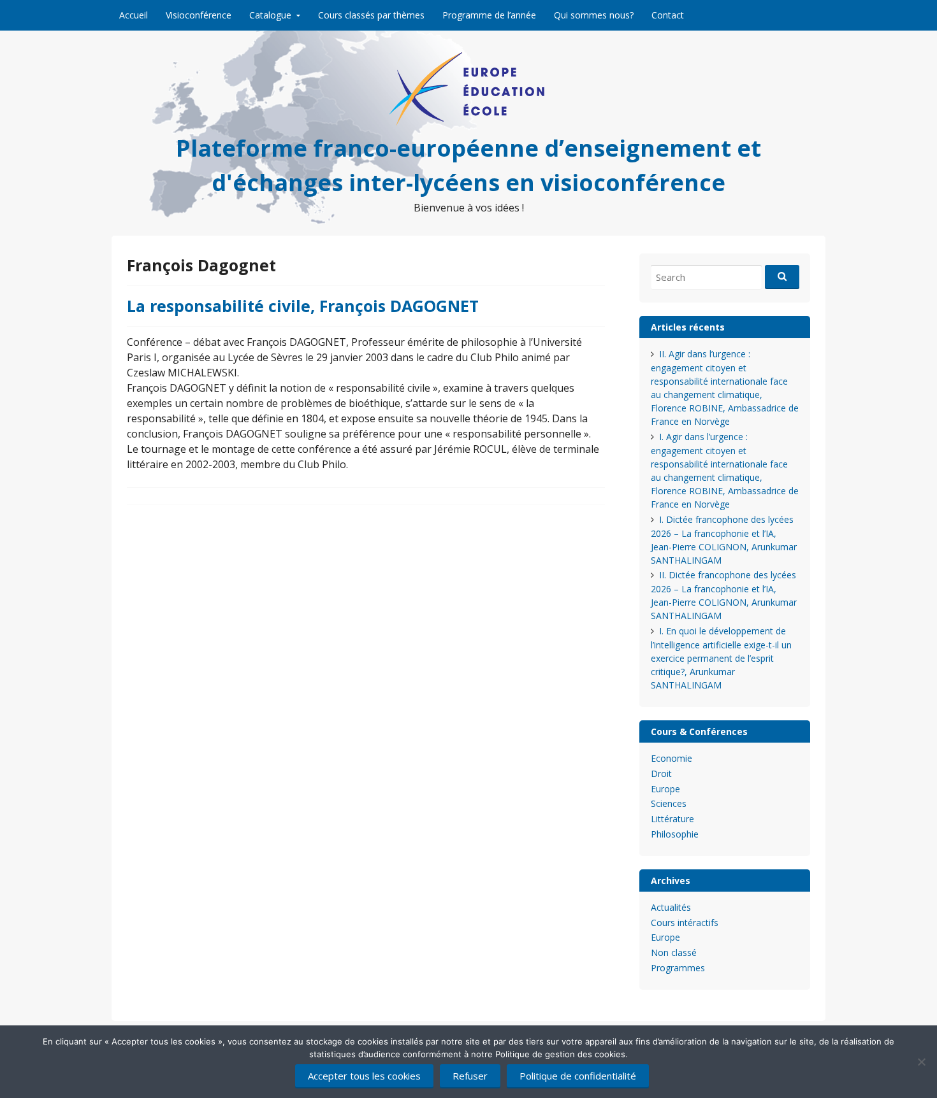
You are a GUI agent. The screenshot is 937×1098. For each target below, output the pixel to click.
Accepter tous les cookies (364, 1075)
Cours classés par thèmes (371, 15)
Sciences (668, 803)
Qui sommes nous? (594, 15)
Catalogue (270, 15)
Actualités (671, 907)
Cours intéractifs (684, 922)
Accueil (133, 15)
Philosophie (675, 834)
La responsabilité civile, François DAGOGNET (303, 306)
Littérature (672, 819)
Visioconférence (198, 15)
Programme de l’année (489, 15)
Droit (661, 773)
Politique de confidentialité (577, 1075)
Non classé (674, 952)
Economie (671, 758)
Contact (667, 15)
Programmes (678, 968)
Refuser (470, 1075)
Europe (665, 789)
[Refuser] (921, 1061)
